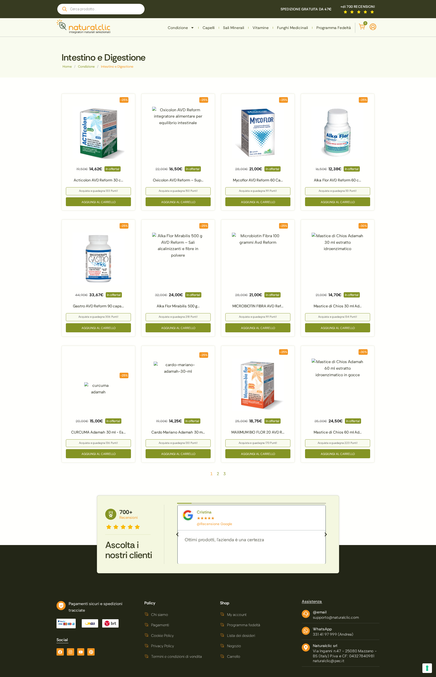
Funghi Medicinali (292, 27)
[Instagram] (70, 652)
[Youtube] (81, 652)
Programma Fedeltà (333, 27)
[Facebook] (60, 652)
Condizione (178, 27)
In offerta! (112, 169)
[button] (177, 534)
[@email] (306, 614)
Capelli (209, 27)
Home (67, 66)
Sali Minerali (233, 27)
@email (319, 612)
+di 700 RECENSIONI (357, 6)
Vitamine (261, 27)
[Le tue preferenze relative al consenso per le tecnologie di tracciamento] (427, 668)
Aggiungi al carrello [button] (98, 202)
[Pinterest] (91, 652)
